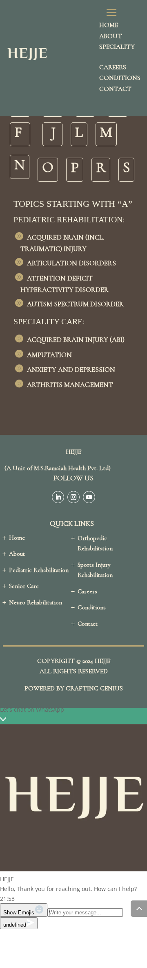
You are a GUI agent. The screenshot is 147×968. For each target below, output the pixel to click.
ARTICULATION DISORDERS (71, 263)
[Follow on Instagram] (73, 497)
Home (108, 25)
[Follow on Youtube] (89, 497)
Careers (112, 67)
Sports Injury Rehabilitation (95, 570)
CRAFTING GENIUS (94, 688)
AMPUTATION (49, 355)
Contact (115, 89)
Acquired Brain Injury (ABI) (76, 339)
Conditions (119, 78)
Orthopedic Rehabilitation (95, 543)
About (110, 36)
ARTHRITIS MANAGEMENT (70, 384)
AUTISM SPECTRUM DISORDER (75, 304)
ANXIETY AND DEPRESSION (71, 369)
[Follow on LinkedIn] (58, 497)
